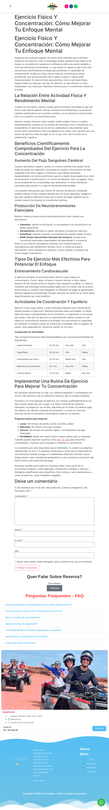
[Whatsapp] (76, 6)
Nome (18, 530)
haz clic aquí (63, 439)
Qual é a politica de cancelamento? (23, 617)
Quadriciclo (9, 712)
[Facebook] (71, 6)
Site (16, 551)
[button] (10, 6)
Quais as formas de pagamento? (21, 624)
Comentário (21, 496)
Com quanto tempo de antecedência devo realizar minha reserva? (38, 605)
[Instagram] (66, 6)
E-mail (19, 540)
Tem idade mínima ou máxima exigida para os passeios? (33, 630)
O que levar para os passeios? (20, 643)
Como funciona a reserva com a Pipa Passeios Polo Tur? (34, 611)
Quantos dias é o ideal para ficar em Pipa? (26, 636)
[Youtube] (23, 759)
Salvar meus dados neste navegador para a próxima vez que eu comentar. (54, 562)
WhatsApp (54, 588)
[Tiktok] (27, 759)
